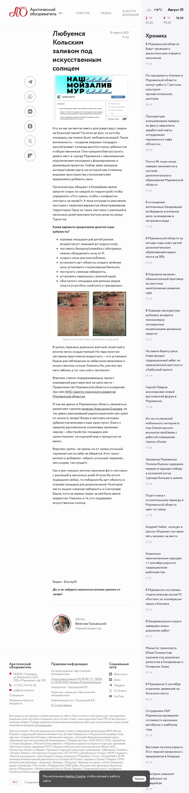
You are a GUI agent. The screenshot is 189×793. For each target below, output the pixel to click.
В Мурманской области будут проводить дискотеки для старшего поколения (163, 51)
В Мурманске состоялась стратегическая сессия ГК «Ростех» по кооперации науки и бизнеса (164, 597)
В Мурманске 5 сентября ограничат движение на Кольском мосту (163, 689)
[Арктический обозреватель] (32, 12)
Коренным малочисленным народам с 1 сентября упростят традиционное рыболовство (164, 563)
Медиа (106, 13)
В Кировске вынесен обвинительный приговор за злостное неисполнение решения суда (164, 283)
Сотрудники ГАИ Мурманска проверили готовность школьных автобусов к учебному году (162, 720)
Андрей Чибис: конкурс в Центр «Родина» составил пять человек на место (164, 531)
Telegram (119, 685)
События (83, 13)
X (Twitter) (120, 690)
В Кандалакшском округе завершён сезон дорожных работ (163, 626)
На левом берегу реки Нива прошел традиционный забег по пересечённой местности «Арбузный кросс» (164, 360)
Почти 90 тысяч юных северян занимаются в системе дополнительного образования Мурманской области (164, 173)
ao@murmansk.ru (23, 690)
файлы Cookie (75, 776)
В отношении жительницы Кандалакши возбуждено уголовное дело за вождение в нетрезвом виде (164, 211)
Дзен (117, 679)
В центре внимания (130, 13)
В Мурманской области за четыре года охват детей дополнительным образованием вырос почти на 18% (164, 247)
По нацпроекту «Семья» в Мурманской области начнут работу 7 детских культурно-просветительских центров (164, 87)
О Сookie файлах (61, 705)
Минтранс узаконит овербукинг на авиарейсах (160, 778)
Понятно (139, 778)
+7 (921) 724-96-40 (24, 685)
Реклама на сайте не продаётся (21, 702)
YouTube (119, 696)
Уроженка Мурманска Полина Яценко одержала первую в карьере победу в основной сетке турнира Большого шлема (164, 468)
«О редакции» (43, 725)
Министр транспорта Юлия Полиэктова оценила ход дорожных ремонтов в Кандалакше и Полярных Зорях (164, 657)
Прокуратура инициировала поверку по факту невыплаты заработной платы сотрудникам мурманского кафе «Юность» (162, 130)
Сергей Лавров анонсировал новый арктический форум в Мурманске (161, 394)
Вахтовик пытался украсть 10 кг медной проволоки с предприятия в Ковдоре (164, 752)
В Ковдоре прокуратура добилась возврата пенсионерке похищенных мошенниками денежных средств (163, 322)
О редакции (16, 695)
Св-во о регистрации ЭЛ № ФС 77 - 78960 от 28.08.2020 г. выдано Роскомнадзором (76, 681)
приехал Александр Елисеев (101, 409)
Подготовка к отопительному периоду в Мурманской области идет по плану (164, 502)
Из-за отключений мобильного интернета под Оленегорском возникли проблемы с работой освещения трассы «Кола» (162, 430)
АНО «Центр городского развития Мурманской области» (84, 394)
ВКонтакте (120, 674)
